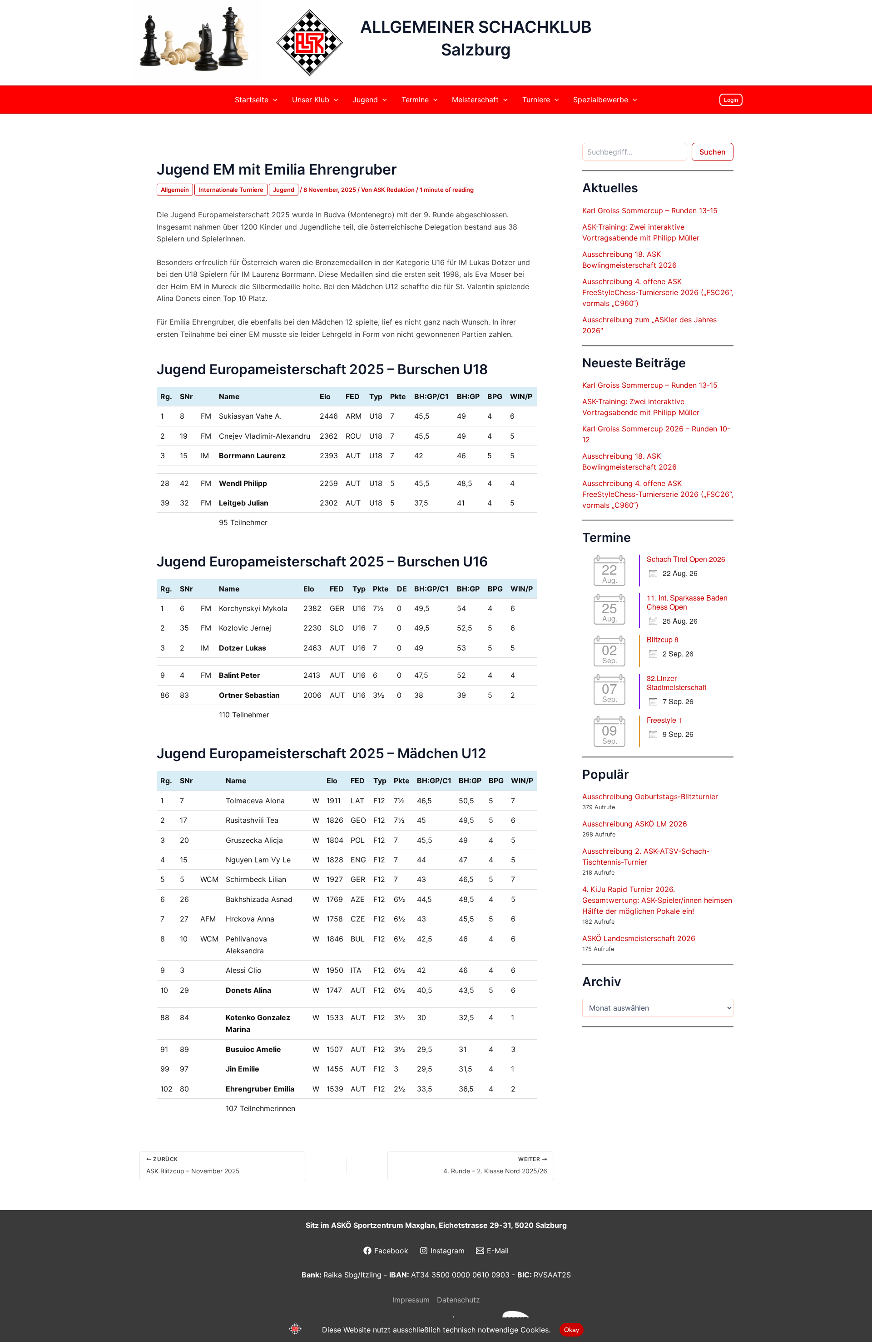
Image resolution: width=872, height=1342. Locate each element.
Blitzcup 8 (663, 639)
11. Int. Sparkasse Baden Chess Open (687, 602)
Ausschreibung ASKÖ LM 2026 (634, 823)
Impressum (411, 1299)
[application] (272, 99)
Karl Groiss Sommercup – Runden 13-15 (650, 210)
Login (731, 99)
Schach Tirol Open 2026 (686, 559)
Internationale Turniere (230, 189)
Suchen (712, 151)
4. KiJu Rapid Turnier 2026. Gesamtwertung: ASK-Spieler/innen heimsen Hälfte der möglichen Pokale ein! (657, 900)
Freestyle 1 (664, 720)
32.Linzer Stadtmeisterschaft (676, 682)
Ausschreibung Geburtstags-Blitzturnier (650, 796)
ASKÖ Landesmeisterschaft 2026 (638, 938)
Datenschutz (458, 1299)
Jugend (283, 189)
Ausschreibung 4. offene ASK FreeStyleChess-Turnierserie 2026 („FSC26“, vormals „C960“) (657, 292)
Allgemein (175, 189)
